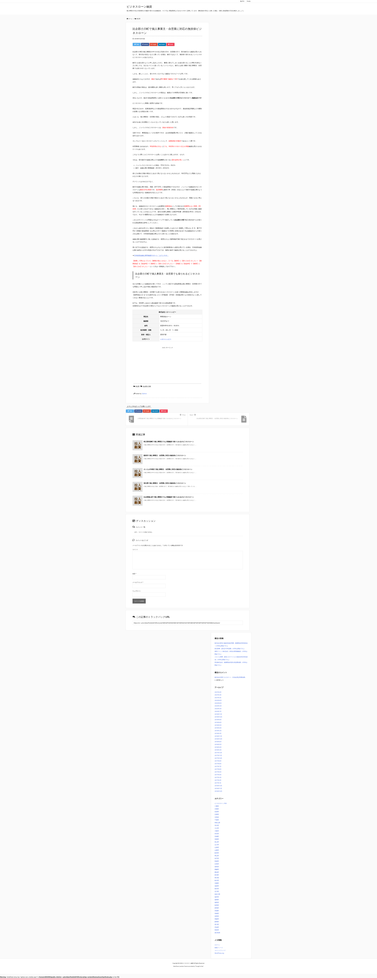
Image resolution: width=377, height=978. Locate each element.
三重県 (217, 806)
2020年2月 (218, 708)
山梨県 (217, 850)
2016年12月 (218, 785)
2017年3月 (218, 777)
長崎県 (217, 913)
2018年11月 (218, 736)
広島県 (217, 864)
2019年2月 (218, 733)
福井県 (217, 897)
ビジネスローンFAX (221, 803)
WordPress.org (219, 953)
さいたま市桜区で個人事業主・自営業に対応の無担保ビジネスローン (168, 469)
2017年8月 (218, 763)
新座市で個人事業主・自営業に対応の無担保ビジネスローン (165, 455)
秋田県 (217, 905)
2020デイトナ (207, 970)
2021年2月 (218, 697)
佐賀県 (217, 811)
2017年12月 (218, 752)
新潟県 (217, 875)
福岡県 (217, 899)
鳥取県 (217, 930)
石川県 (217, 891)
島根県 (217, 861)
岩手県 (217, 858)
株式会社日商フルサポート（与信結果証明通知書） (230, 677)
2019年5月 (218, 725)
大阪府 (217, 831)
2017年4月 (218, 774)
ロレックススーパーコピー (173, 970)
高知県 (217, 927)
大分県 (217, 828)
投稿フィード (219, 947)
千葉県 (217, 820)
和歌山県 (217, 822)
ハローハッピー (165, 339)
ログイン (217, 945)
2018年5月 (218, 744)
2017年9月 (218, 761)
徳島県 (217, 866)
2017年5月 (218, 772)
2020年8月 (218, 700)
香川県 (217, 924)
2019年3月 (218, 730)
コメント (135, 549)
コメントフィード (220, 950)
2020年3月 (218, 706)
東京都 (217, 877)
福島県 (217, 902)
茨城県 (217, 910)
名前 (134, 573)
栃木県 (217, 880)
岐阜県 (217, 853)
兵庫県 (217, 814)
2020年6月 (218, 703)
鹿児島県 (217, 932)
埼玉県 (137, 386)
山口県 (217, 844)
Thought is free (199, 966)
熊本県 (217, 888)
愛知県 (217, 872)
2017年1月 (218, 783)
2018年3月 (218, 750)
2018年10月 (218, 739)
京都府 (217, 809)
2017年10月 (218, 758)
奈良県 (217, 833)
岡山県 (217, 855)
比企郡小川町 (147, 386)
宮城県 (217, 836)
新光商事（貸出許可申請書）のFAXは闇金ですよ (230, 648)
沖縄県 (217, 883)
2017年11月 (218, 755)
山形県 (217, 847)
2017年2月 (218, 780)
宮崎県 (217, 839)
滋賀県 (217, 886)
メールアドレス (137, 582)
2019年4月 (218, 728)
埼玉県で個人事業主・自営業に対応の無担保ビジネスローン (165, 483)
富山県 (217, 842)
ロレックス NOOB (185, 970)
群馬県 (217, 908)
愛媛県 (217, 869)
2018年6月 (218, 741)
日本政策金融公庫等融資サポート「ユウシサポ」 (151, 255)
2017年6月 (218, 769)
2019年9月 (218, 719)
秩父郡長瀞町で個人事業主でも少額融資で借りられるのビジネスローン (169, 442)
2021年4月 (218, 692)
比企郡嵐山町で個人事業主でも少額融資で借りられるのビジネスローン (169, 497)
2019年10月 (218, 717)
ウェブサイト (136, 591)
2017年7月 (218, 766)
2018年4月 (218, 747)
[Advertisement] (167, 363)
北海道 (217, 817)
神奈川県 (217, 894)
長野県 (217, 916)
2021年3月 (218, 695)
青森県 (217, 919)
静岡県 (217, 921)
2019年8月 (218, 722)
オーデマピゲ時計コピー (196, 970)
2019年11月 (218, 714)
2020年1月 (218, 711)
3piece (144, 393)
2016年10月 (218, 791)
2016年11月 (218, 788)
